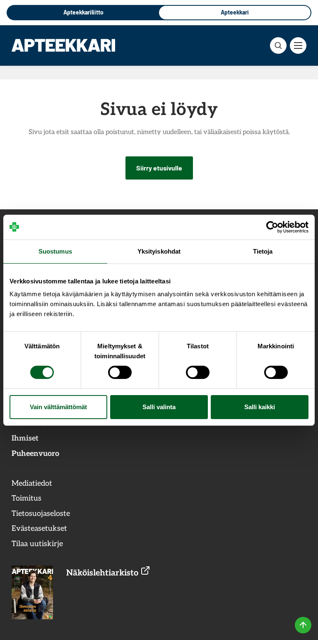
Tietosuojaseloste (41, 513)
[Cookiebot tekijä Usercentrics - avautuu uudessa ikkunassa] (272, 227)
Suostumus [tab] (55, 251)
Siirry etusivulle (159, 168)
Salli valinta (159, 406)
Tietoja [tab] (263, 251)
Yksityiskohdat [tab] (159, 251)
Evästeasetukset (39, 528)
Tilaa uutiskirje (37, 543)
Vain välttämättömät (58, 406)
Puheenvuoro (35, 453)
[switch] (120, 372)
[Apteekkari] (63, 45)
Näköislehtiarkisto (103, 573)
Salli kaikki (259, 406)
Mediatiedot (32, 483)
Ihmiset (25, 438)
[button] (278, 45)
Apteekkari (235, 12)
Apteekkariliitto (83, 12)
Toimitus (26, 498)
